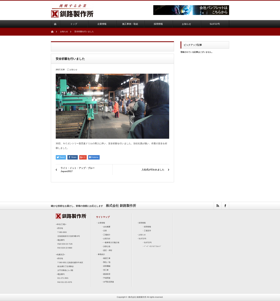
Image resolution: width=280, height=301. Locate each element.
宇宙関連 (106, 278)
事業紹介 (101, 254)
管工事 (106, 270)
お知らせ (64, 31)
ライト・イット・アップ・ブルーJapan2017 (78, 170)
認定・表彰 (107, 250)
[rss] (217, 205)
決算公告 (106, 246)
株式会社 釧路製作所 (137, 297)
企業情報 (101, 223)
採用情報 (142, 223)
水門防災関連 (108, 282)
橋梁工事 (106, 258)
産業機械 (106, 266)
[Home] (54, 32)
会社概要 (106, 227)
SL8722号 (142, 239)
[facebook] (225, 205)
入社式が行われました (153, 169)
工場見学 (147, 231)
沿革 (105, 231)
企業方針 (106, 239)
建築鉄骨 (106, 274)
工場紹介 (106, 235)
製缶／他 (106, 262)
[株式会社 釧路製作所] (72, 15)
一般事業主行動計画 (111, 242)
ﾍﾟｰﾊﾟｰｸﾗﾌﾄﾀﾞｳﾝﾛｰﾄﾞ (152, 246)
